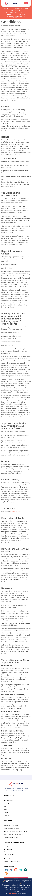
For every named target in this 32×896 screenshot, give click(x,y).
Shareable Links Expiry (11, 825)
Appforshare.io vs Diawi (11, 828)
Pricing (6, 803)
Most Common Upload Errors (13, 834)
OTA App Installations (11, 837)
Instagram (10, 854)
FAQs (5, 809)
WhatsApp (10, 14)
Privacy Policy (15, 511)
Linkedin (10, 852)
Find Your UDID (9, 800)
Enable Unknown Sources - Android (15, 831)
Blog (5, 806)
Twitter (9, 849)
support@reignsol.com (12, 861)
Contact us (12, 893)
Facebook (10, 847)
